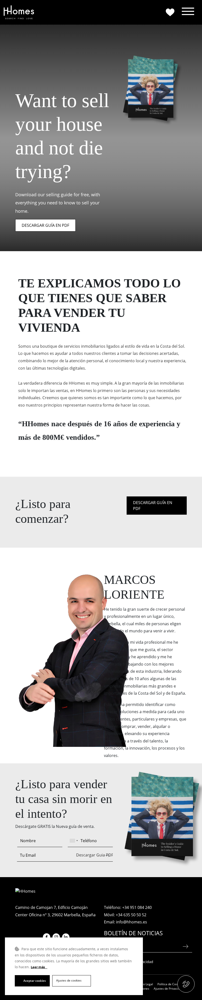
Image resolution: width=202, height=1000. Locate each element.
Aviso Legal (145, 984)
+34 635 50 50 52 (131, 915)
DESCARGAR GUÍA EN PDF (45, 225)
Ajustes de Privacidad (168, 988)
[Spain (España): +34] (73, 841)
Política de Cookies (170, 984)
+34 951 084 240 (137, 907)
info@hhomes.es (131, 922)
